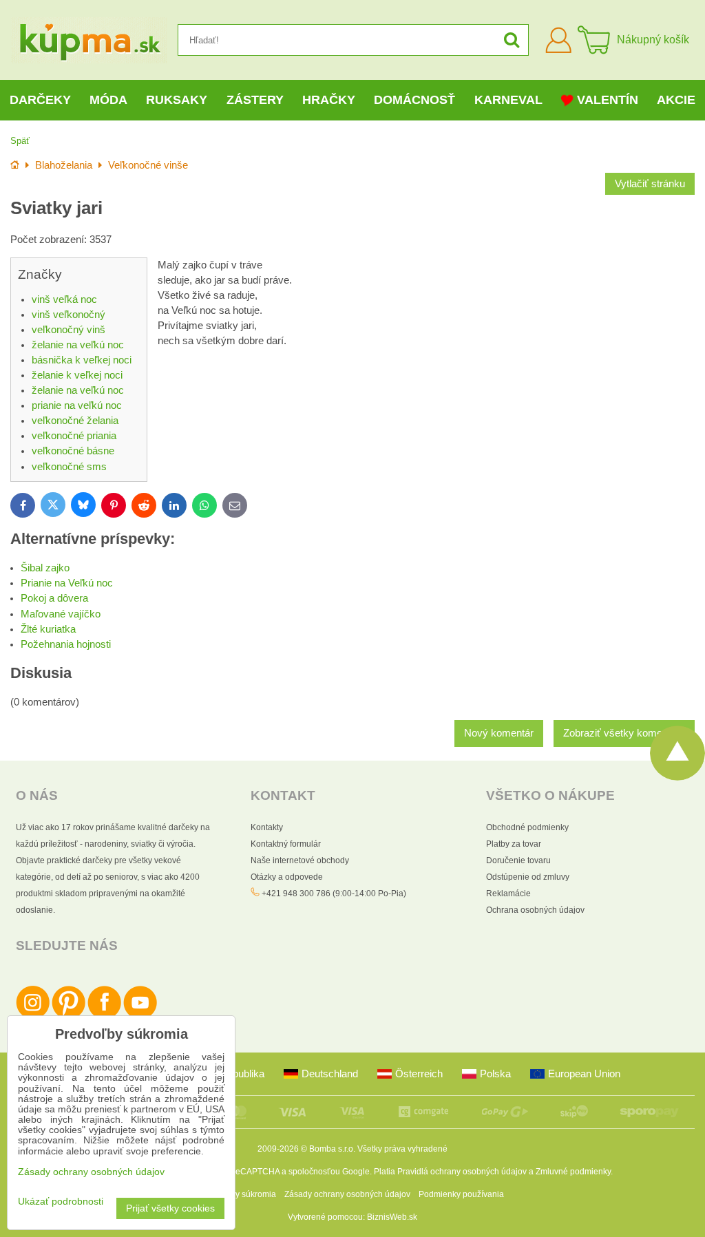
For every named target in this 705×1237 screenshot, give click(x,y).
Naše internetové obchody (300, 860)
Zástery (255, 100)
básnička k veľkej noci (81, 360)
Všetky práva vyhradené (402, 1149)
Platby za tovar (513, 844)
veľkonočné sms (69, 466)
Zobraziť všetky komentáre (624, 733)
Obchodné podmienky (527, 827)
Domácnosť (414, 100)
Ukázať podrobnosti (60, 1201)
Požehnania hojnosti (66, 644)
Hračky (328, 100)
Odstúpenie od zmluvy (527, 877)
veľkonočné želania (75, 420)
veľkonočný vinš (68, 329)
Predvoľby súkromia (238, 1194)
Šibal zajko (45, 567)
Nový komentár (499, 733)
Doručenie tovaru (518, 860)
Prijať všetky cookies (170, 1208)
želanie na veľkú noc (78, 344)
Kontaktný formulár (286, 844)
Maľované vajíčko (61, 614)
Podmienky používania (461, 1194)
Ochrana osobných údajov (535, 910)
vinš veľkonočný (68, 314)
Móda (108, 100)
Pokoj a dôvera (54, 598)
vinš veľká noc (64, 299)
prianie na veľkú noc (77, 405)
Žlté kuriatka (48, 629)
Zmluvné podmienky (573, 1171)
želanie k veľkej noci (77, 375)
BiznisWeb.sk (392, 1217)
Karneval (508, 100)
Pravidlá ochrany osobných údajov (462, 1171)
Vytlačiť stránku (650, 183)
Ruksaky (176, 100)
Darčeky (40, 100)
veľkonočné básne (73, 450)
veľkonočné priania (74, 435)
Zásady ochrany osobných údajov (347, 1194)
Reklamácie (508, 893)
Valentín (607, 100)
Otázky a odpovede (287, 877)
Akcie (676, 100)
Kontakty (267, 827)
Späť (20, 141)
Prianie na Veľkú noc (67, 583)
